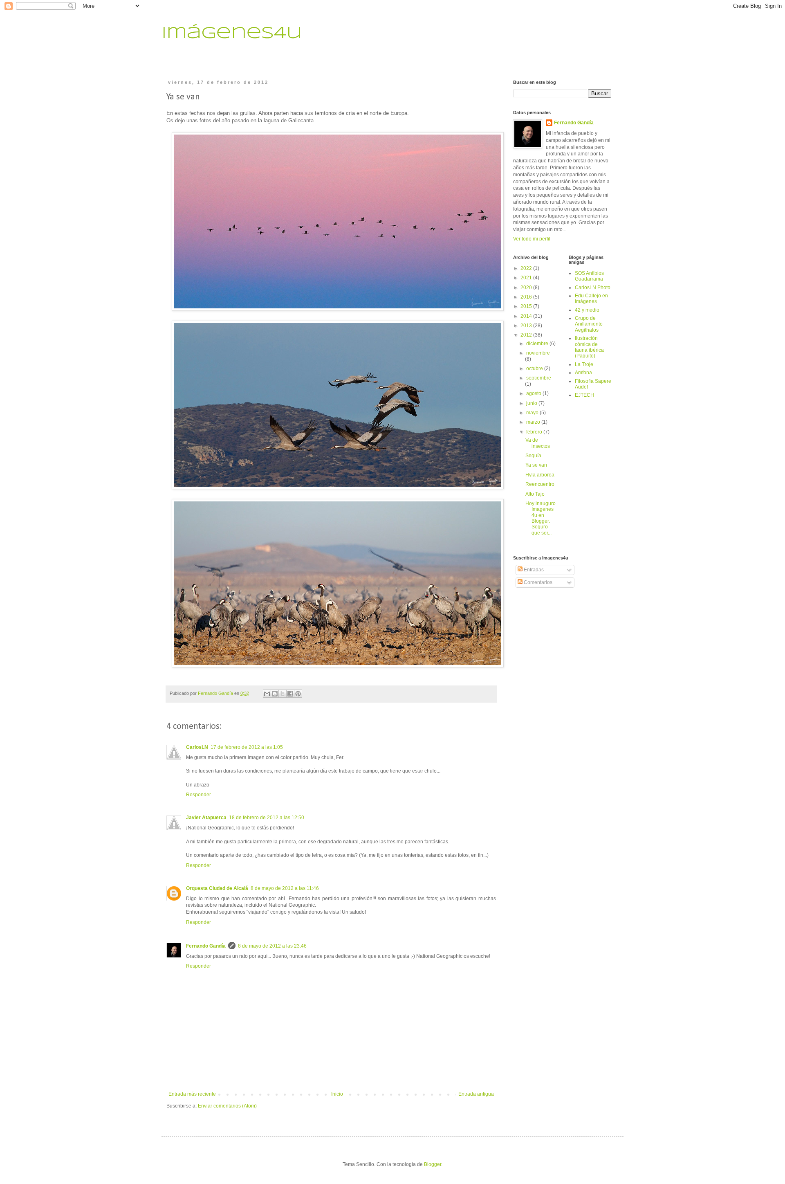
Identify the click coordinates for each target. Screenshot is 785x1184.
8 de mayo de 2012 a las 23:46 (272, 946)
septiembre (538, 378)
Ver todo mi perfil (531, 239)
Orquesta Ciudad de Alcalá (217, 888)
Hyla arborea (539, 475)
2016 (526, 297)
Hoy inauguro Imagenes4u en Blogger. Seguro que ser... (540, 518)
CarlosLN (197, 747)
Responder (198, 795)
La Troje (584, 364)
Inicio (337, 1094)
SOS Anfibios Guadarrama (589, 276)
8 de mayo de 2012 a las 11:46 (285, 888)
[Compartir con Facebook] (290, 694)
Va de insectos (537, 443)
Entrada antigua (476, 1094)
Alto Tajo (535, 494)
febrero (534, 432)
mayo (533, 413)
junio (532, 403)
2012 (526, 335)
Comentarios (537, 582)
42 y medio (587, 310)
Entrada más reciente (192, 1094)
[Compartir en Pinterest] (298, 694)
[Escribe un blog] (275, 694)
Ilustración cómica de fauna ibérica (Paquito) (589, 347)
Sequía (533, 455)
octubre (535, 368)
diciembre (538, 343)
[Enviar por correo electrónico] (267, 694)
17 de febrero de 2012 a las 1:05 (247, 747)
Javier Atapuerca (206, 817)
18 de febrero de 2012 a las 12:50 (266, 817)
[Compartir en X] (282, 694)
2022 (526, 268)
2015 (526, 306)
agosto (534, 393)
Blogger (432, 1164)
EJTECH (584, 395)
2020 (526, 287)
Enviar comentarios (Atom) (227, 1106)
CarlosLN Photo (592, 287)
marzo (533, 422)
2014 (526, 316)
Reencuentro (539, 484)
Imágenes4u (231, 33)
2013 (526, 325)
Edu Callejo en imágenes (591, 298)
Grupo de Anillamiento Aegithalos (589, 324)
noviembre (538, 353)
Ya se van (536, 465)
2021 (526, 278)
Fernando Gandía (206, 946)
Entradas (533, 570)
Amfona (583, 372)
